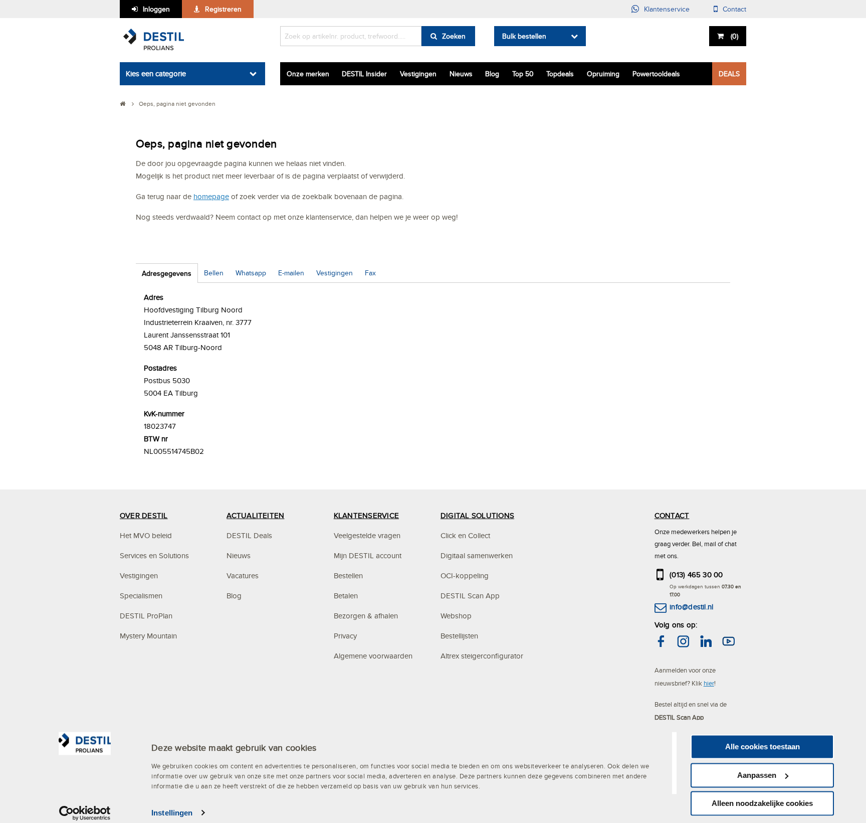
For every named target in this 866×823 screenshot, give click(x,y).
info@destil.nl (691, 606)
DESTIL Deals (249, 535)
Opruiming (603, 74)
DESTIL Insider (364, 74)
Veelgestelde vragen (367, 535)
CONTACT (672, 515)
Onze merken (308, 74)
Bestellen (348, 575)
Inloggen (156, 9)
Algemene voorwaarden (373, 655)
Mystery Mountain (148, 635)
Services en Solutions (154, 555)
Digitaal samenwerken (477, 555)
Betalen (346, 595)
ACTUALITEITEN (255, 515)
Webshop (456, 615)
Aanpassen (756, 775)
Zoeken (454, 36)
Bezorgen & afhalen (366, 615)
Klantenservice (667, 9)
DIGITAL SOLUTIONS (477, 515)
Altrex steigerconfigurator (482, 655)
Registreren (223, 9)
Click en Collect (465, 535)
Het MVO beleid (146, 535)
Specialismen (141, 595)
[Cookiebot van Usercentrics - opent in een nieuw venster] (85, 812)
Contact (734, 9)
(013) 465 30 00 (696, 574)
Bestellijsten (459, 635)
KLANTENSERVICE (366, 515)
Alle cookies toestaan (762, 746)
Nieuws (461, 74)
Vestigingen (418, 74)
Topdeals (560, 74)
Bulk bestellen (524, 36)
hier (709, 683)
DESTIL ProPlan (146, 615)
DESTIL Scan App (470, 595)
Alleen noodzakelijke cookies (762, 803)
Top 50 (523, 74)
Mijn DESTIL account (367, 555)
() (734, 36)
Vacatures (243, 575)
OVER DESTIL (144, 515)
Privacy (345, 635)
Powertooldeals (656, 74)
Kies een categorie (156, 73)
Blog (492, 74)
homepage (211, 196)
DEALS (729, 74)
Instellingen (171, 812)
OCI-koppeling (465, 575)
